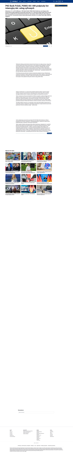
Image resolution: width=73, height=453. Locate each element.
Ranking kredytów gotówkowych (40, 433)
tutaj (25, 451)
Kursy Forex (51, 434)
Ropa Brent (51, 435)
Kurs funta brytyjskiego (12, 436)
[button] (56, 1)
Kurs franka (11, 433)
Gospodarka (43, 1)
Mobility (34, 1)
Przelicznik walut (12, 435)
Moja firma (29, 1)
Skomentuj (49, 133)
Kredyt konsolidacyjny (39, 431)
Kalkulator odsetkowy (25, 433)
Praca (38, 1)
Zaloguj (60, 1)
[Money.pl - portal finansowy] (15, 1)
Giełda (20, 1)
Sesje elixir (51, 433)
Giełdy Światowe (52, 436)
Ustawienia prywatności (51, 445)
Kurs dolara (11, 434)
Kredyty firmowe (38, 438)
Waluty (24, 1)
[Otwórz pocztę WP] (54, 1)
